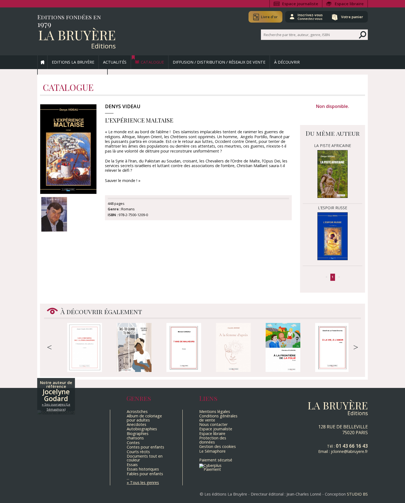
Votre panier (352, 16)
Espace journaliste (300, 3)
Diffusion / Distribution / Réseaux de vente (219, 62)
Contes (133, 442)
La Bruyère (77, 34)
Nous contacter (213, 424)
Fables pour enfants (145, 473)
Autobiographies (142, 428)
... (128, 478)
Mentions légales (214, 411)
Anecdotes (136, 424)
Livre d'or (269, 16)
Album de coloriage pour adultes (144, 417)
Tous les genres (144, 482)
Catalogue (152, 62)
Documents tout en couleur (145, 458)
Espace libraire (349, 3)
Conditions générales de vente (218, 417)
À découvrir (287, 62)
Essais (132, 464)
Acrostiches (137, 411)
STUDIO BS (357, 494)
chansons (135, 438)
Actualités (114, 62)
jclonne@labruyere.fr (349, 451)
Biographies (137, 433)
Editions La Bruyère (73, 62)
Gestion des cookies (217, 446)
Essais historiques (143, 469)
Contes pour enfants (145, 447)
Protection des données (212, 439)
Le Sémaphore (212, 451)
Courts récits (138, 451)
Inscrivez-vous (310, 16)
